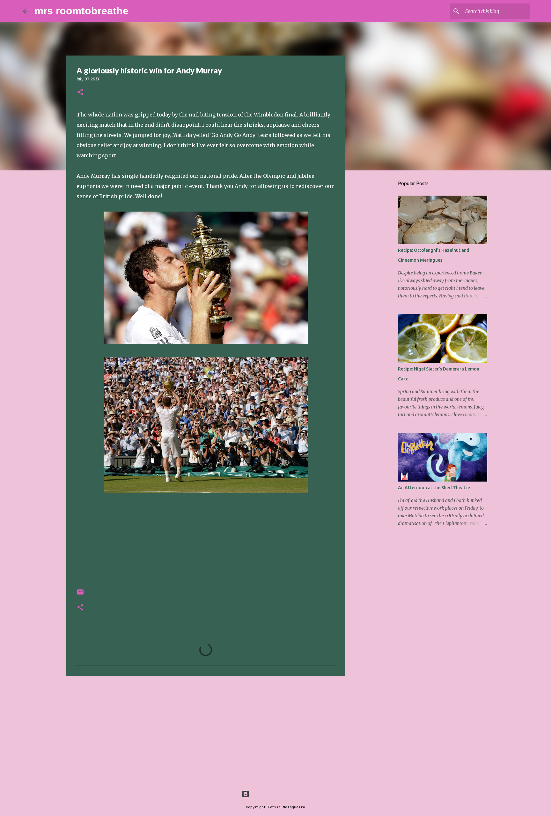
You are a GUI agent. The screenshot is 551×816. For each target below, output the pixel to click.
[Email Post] (80, 594)
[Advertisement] (206, 730)
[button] (80, 92)
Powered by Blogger (279, 793)
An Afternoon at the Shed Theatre (434, 487)
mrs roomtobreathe (81, 11)
